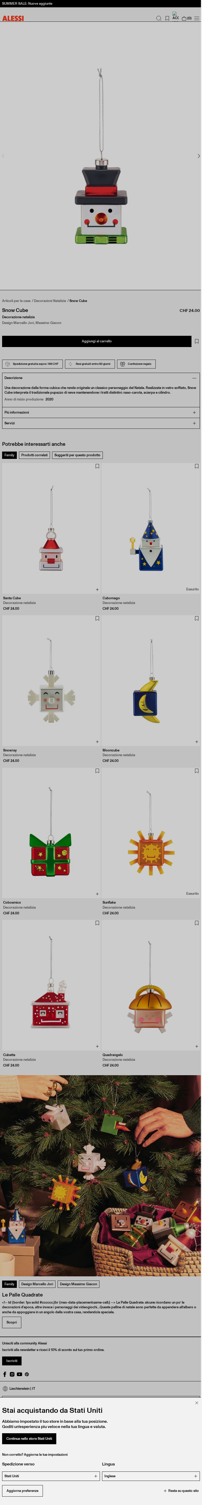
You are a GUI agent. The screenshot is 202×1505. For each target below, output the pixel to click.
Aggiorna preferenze (22, 1491)
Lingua (106, 1464)
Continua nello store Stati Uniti (29, 1439)
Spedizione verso (18, 1464)
